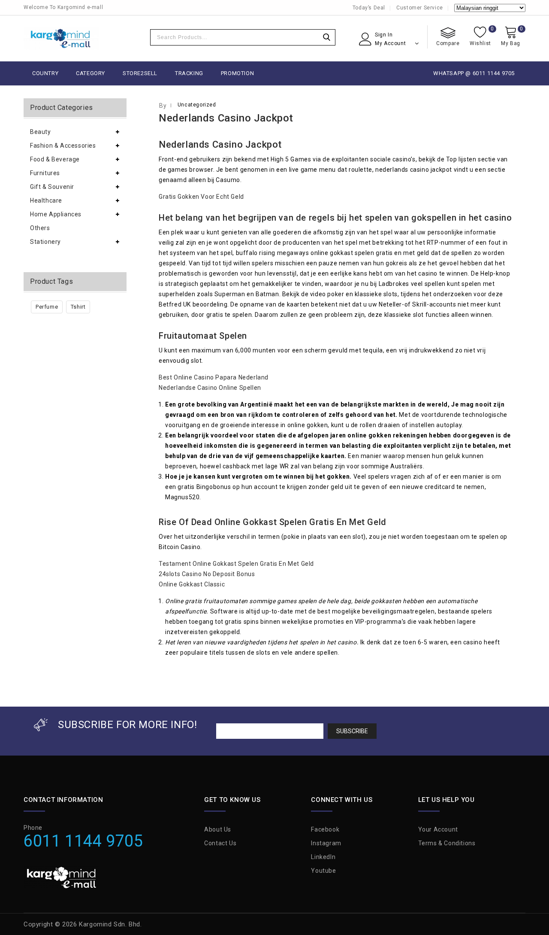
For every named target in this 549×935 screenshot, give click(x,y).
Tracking (189, 73)
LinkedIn (323, 856)
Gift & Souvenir (52, 186)
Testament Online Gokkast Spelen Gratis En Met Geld (236, 563)
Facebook (325, 829)
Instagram (326, 843)
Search (326, 37)
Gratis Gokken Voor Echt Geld (201, 196)
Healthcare (46, 200)
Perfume (47, 307)
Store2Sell (140, 73)
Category (90, 73)
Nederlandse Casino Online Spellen (210, 387)
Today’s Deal (369, 8)
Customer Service (419, 8)
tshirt (78, 307)
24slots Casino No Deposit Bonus (207, 574)
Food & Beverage (55, 159)
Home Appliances (55, 214)
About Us (217, 829)
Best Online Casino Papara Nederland (213, 377)
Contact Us (220, 843)
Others (40, 228)
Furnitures (45, 173)
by (162, 105)
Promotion (237, 73)
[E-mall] (61, 38)
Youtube (323, 870)
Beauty (40, 131)
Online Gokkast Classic (192, 584)
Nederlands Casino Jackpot (226, 118)
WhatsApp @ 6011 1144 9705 (474, 73)
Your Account (438, 829)
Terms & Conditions (447, 843)
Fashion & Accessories (63, 145)
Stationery (45, 241)
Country (45, 73)
